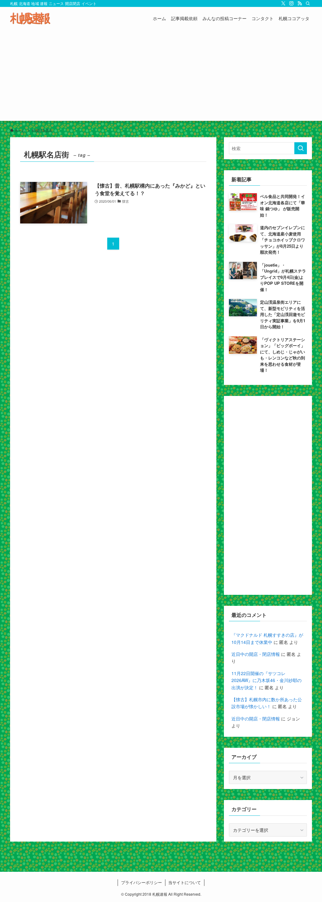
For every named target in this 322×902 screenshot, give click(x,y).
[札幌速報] (30, 18)
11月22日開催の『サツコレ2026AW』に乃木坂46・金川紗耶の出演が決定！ (266, 680)
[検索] (308, 3)
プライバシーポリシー (141, 882)
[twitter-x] (283, 3)
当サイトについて (184, 882)
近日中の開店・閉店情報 (255, 654)
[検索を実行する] (300, 148)
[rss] (300, 3)
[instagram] (291, 3)
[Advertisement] (161, 77)
